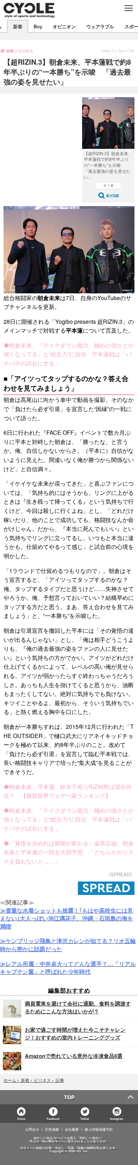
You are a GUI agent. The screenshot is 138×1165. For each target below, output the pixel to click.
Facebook (53, 1118)
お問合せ (32, 1129)
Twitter (84, 1118)
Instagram (116, 1118)
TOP (69, 1097)
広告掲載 (52, 1129)
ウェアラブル (100, 26)
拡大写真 (112, 195)
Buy (38, 26)
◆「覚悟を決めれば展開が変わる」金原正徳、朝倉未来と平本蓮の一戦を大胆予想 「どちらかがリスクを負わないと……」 (69, 852)
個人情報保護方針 (99, 1129)
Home (21, 1118)
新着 (17, 26)
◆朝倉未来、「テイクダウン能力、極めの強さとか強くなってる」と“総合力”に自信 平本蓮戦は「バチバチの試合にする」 (69, 354)
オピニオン (64, 26)
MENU (128, 8)
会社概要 (72, 1129)
